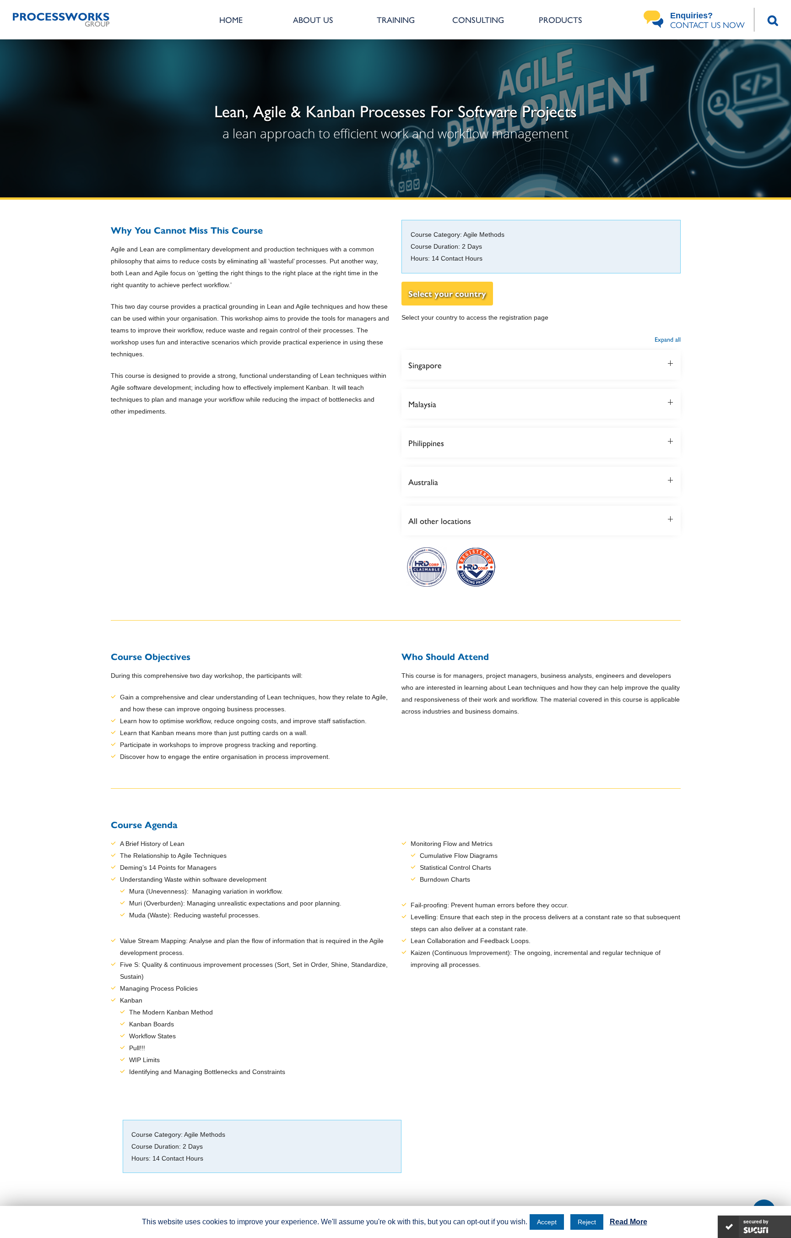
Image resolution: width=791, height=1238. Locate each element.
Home (231, 19)
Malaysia (422, 403)
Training (396, 19)
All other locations (439, 520)
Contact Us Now (707, 20)
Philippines (426, 442)
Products (560, 19)
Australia (423, 481)
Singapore (425, 365)
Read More (628, 1222)
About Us (313, 19)
